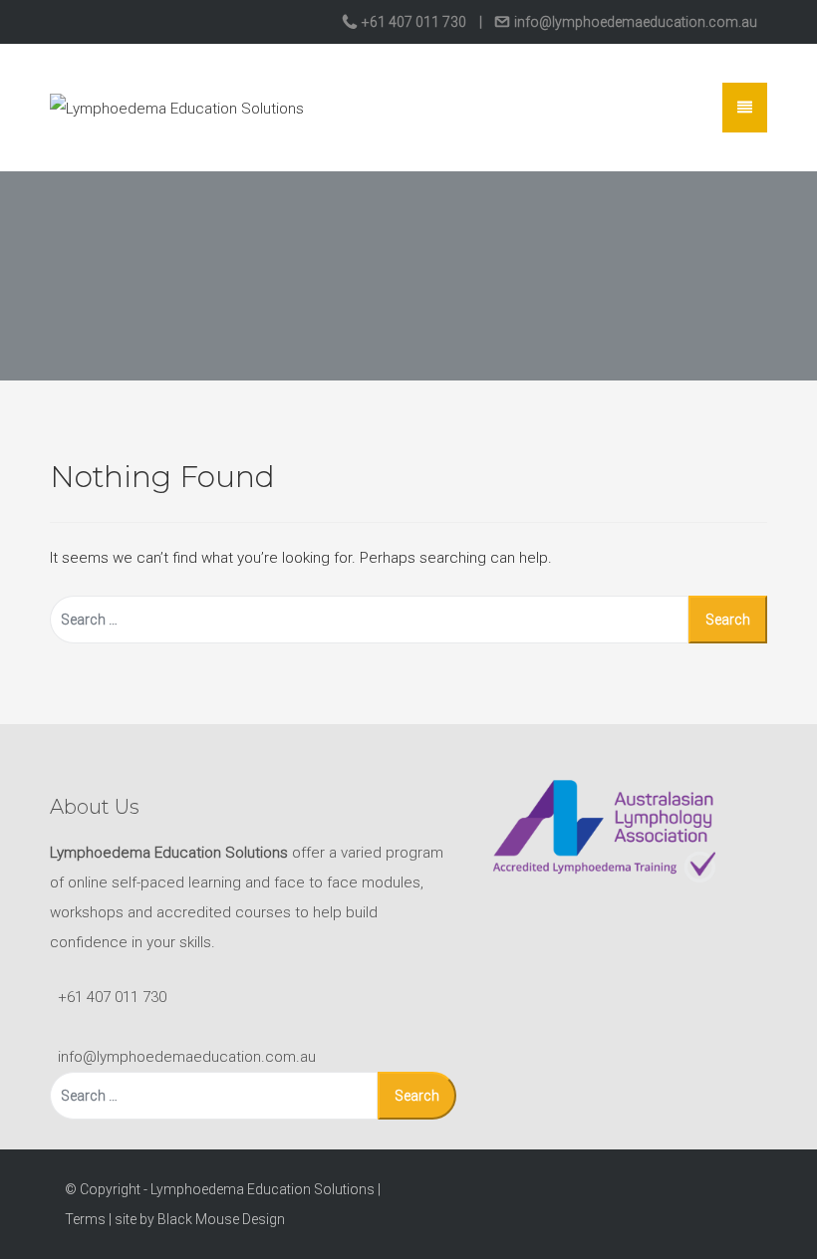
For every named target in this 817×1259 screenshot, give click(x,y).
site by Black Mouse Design (200, 1219)
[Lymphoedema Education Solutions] (177, 107)
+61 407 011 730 (414, 22)
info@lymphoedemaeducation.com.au (634, 22)
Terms (85, 1219)
